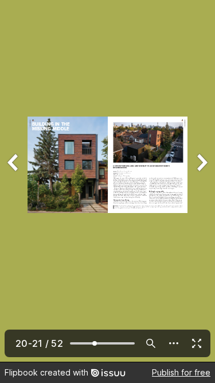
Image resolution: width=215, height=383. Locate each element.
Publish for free (181, 372)
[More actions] (173, 343)
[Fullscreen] (196, 343)
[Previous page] (14, 181)
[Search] (150, 343)
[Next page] (201, 181)
